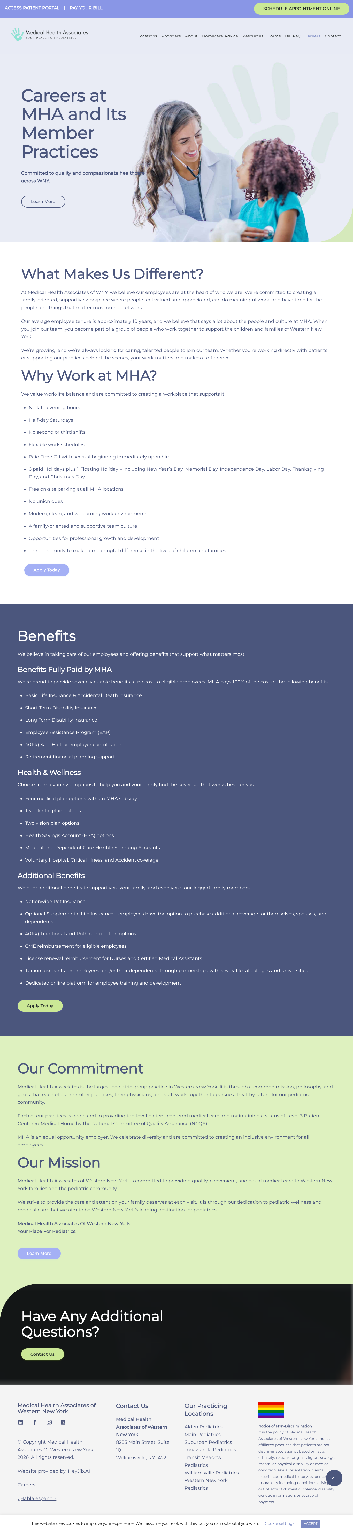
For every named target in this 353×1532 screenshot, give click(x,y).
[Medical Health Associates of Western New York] (49, 37)
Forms (274, 36)
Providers (171, 36)
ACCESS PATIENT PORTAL (32, 7)
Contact (333, 36)
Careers (312, 36)
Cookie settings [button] (279, 1523)
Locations (147, 36)
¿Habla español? (37, 1498)
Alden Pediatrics (204, 1427)
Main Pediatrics (203, 1434)
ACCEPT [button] (310, 1523)
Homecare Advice (220, 36)
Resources (252, 36)
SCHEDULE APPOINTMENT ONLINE (301, 8)
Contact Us (42, 1354)
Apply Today (47, 570)
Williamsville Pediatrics (212, 1473)
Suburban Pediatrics (208, 1442)
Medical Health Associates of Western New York (57, 1408)
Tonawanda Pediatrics (210, 1450)
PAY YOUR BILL (86, 7)
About (191, 36)
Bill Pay (292, 36)
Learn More (43, 201)
